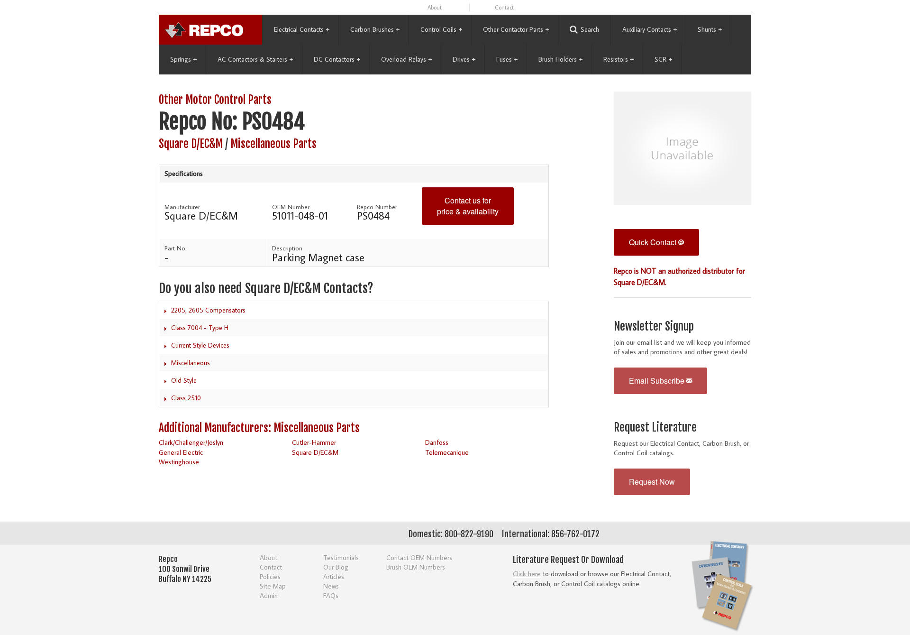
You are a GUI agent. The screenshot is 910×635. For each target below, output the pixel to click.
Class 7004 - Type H (199, 327)
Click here (527, 573)
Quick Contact (653, 242)
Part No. (175, 248)
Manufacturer (182, 206)
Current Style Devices (200, 345)
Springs (183, 59)
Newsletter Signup (654, 326)
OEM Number (290, 206)
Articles (333, 576)
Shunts (710, 29)
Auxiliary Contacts (649, 29)
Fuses (507, 59)
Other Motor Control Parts (215, 100)
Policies (270, 576)
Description (287, 248)
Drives (464, 59)
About (435, 7)
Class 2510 (186, 398)
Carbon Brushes (375, 29)
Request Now (652, 481)
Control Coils (441, 29)
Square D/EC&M (191, 144)
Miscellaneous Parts (273, 144)
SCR (663, 59)
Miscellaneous (190, 363)
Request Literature (655, 427)
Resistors (618, 59)
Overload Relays (406, 59)
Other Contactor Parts (516, 29)
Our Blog (335, 566)
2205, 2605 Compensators (208, 310)
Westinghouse (179, 461)
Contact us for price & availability (468, 206)
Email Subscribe (657, 380)
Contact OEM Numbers (419, 557)
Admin (269, 595)
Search (590, 29)
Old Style (184, 380)
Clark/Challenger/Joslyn (191, 442)
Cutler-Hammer (314, 442)
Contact (504, 7)
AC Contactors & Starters (255, 59)
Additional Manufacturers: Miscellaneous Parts (259, 428)
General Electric (181, 452)
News (331, 585)
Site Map (273, 585)
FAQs (330, 595)
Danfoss (436, 442)
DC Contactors (337, 59)
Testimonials (341, 557)
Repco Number (377, 206)
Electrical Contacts (301, 29)
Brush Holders (560, 59)
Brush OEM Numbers (415, 566)
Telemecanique (447, 452)
